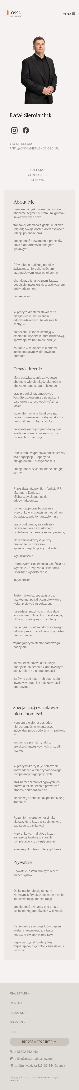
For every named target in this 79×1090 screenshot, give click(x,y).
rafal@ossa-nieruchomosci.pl (34, 148)
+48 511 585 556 (21, 143)
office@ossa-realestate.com (34, 1058)
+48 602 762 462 (26, 1051)
